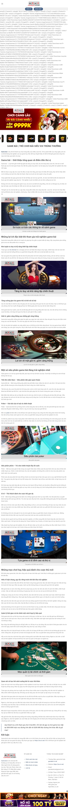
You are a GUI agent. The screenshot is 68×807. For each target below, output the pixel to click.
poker (8, 413)
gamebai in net (52, 761)
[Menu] (2, 4)
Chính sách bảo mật (31, 759)
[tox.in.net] (34, 3)
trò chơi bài (13, 250)
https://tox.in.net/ (40, 740)
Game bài (4, 761)
